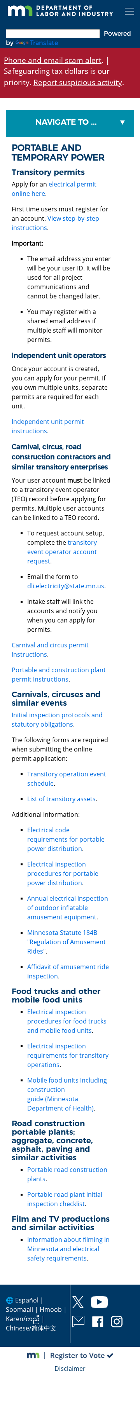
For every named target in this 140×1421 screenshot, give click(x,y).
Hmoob (51, 1309)
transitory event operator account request (62, 551)
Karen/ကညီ (23, 1319)
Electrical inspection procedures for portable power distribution (62, 873)
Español (26, 1300)
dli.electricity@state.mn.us (65, 586)
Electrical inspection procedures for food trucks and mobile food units (67, 1021)
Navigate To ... (66, 122)
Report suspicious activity (77, 82)
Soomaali (19, 1309)
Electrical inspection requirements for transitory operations (67, 1055)
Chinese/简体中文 (31, 1328)
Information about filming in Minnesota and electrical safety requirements (68, 1248)
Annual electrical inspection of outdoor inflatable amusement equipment (67, 907)
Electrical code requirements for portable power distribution (66, 839)
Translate (44, 43)
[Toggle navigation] (129, 11)
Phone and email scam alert (53, 60)
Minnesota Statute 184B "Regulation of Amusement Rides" (66, 941)
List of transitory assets (61, 799)
